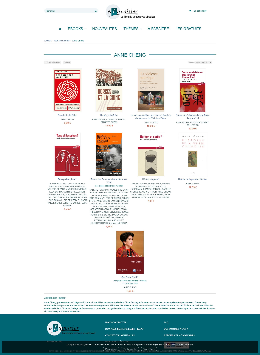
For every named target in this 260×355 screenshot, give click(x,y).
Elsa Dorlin (55, 191)
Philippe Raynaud (107, 192)
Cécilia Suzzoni (149, 197)
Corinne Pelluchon (74, 191)
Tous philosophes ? (67, 179)
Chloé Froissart (199, 122)
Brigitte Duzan (109, 122)
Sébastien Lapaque (100, 209)
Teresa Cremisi (119, 203)
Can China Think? (130, 277)
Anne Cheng (67, 119)
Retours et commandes (179, 335)
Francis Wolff (77, 183)
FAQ (166, 322)
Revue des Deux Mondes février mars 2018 (109, 181)
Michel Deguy (139, 183)
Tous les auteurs (62, 40)
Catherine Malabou (74, 186)
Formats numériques (52, 62)
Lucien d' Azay (119, 214)
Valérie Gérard (56, 189)
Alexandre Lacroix (76, 194)
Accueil (47, 40)
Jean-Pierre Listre (101, 214)
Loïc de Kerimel (71, 200)
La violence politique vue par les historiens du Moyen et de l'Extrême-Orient (151, 117)
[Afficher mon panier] (190, 10)
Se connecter (200, 10)
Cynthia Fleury (56, 194)
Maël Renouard (140, 194)
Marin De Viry (100, 206)
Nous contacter (116, 322)
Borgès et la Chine (109, 115)
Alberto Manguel (115, 119)
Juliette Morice (71, 202)
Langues (67, 62)
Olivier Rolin (149, 191)
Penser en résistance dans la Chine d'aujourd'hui (193, 117)
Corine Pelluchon (100, 203)
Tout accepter (130, 348)
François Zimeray (111, 195)
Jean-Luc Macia (119, 222)
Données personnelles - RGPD (124, 329)
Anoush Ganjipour (76, 189)
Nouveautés (104, 28)
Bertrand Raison (100, 222)
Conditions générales (120, 335)
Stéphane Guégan (104, 217)
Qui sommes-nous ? (176, 329)
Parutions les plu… (203, 62)
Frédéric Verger (99, 211)
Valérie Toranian (99, 189)
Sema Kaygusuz (116, 206)
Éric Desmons (113, 198)
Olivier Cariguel (119, 211)
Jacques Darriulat (70, 197)
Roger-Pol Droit (59, 183)
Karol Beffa (156, 194)
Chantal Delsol (151, 189)
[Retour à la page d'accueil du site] (130, 11)
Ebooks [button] (76, 28)
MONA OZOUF (154, 183)
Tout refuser (149, 348)
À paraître (158, 28)
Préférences (111, 348)
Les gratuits (188, 28)
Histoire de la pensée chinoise (192, 179)
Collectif (53, 197)
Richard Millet (115, 220)
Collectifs (193, 125)
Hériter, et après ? (150, 179)
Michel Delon (120, 209)
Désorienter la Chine (67, 115)
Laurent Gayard (119, 200)
